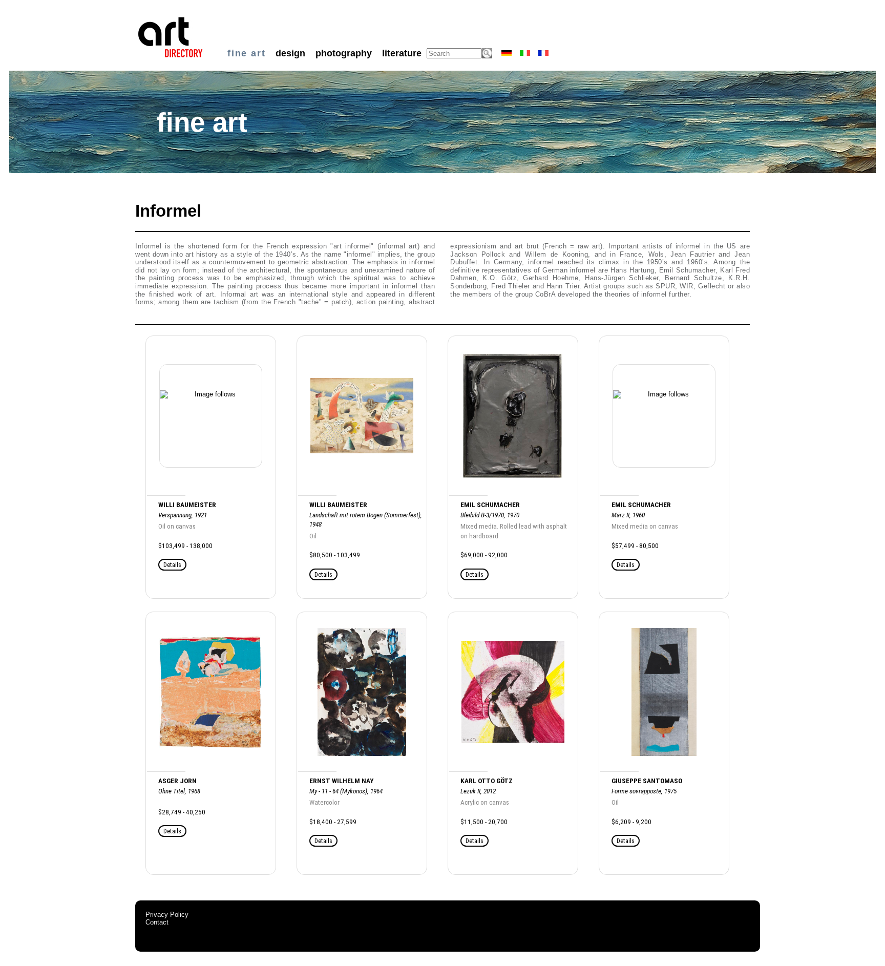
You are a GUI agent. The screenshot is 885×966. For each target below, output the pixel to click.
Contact (156, 922)
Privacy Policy (166, 914)
